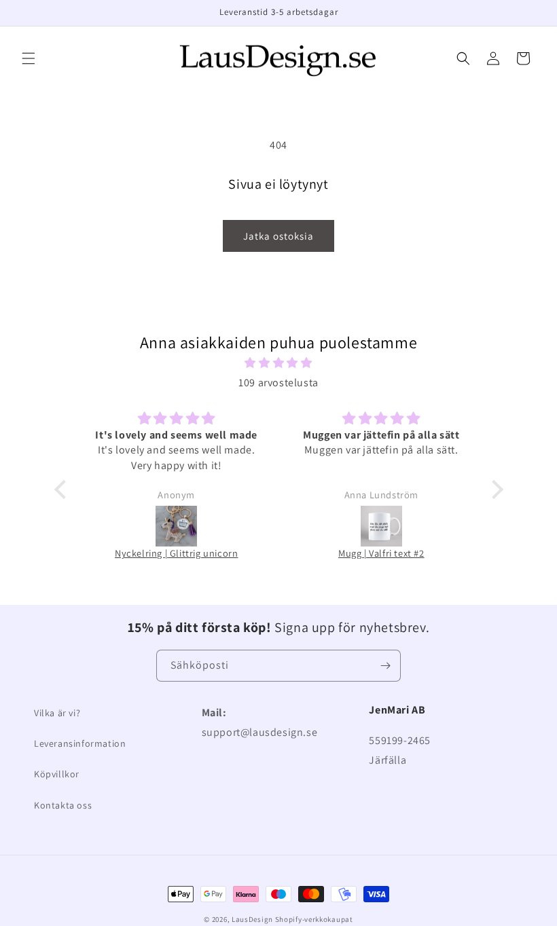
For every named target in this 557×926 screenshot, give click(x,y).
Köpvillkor (56, 774)
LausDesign (252, 919)
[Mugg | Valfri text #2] (381, 526)
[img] (279, 363)
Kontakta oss (63, 805)
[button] (28, 58)
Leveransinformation (80, 743)
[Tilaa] (385, 666)
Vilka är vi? (57, 713)
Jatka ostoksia (278, 235)
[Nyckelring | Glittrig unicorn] (176, 526)
